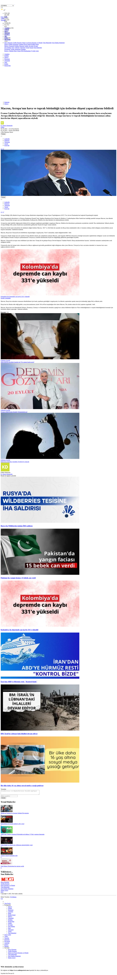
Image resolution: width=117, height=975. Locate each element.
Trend (27, 47)
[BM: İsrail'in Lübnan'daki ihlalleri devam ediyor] (40, 730)
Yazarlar (6, 938)
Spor (5, 36)
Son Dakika (7, 47)
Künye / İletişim (9, 51)
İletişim (6, 946)
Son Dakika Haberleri (58, 42)
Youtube (23, 49)
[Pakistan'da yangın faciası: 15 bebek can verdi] (40, 574)
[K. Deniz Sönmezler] (5, 471)
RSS (2, 892)
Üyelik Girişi (35, 51)
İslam (29, 44)
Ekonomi (7, 33)
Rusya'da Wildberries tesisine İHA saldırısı (17, 526)
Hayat (25, 44)
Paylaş (3, 134)
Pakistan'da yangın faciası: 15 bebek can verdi (18, 578)
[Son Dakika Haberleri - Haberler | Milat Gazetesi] (15, 4)
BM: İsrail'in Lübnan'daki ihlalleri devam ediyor (19, 734)
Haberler (6, 102)
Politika (6, 29)
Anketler (6, 943)
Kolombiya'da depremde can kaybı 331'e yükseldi (19, 630)
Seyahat (31, 46)
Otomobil (7, 34)
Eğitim (11, 44)
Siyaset (36, 46)
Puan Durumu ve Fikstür (8, 885)
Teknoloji (23, 47)
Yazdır (6, 144)
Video (6, 936)
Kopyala (6, 145)
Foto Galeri (7, 934)
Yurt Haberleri (38, 47)
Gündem (6, 28)
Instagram (18, 49)
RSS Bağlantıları (26, 51)
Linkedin (7, 139)
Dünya (6, 31)
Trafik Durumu (17, 42)
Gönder (3, 798)
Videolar (17, 47)
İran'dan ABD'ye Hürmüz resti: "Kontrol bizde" (19, 682)
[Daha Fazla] (1, 199)
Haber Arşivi (4, 890)
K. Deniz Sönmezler (7, 474)
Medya (6, 46)
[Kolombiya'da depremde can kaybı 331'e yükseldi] (40, 626)
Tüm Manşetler (47, 42)
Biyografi (7, 941)
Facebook (7, 49)
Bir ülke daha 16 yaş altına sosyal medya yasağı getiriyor (22, 786)
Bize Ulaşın (17, 51)
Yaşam (31, 47)
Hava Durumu (8, 42)
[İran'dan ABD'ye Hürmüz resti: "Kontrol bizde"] (40, 678)
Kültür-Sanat (35, 44)
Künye (6, 944)
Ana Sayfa (7, 903)
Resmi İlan (7, 39)
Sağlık (26, 46)
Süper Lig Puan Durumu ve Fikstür (32, 42)
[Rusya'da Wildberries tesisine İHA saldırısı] (40, 522)
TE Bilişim (13, 897)
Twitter (12, 49)
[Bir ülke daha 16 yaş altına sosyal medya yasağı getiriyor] (40, 782)
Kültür (6, 38)
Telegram (7, 142)
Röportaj (21, 46)
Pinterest (6, 140)
